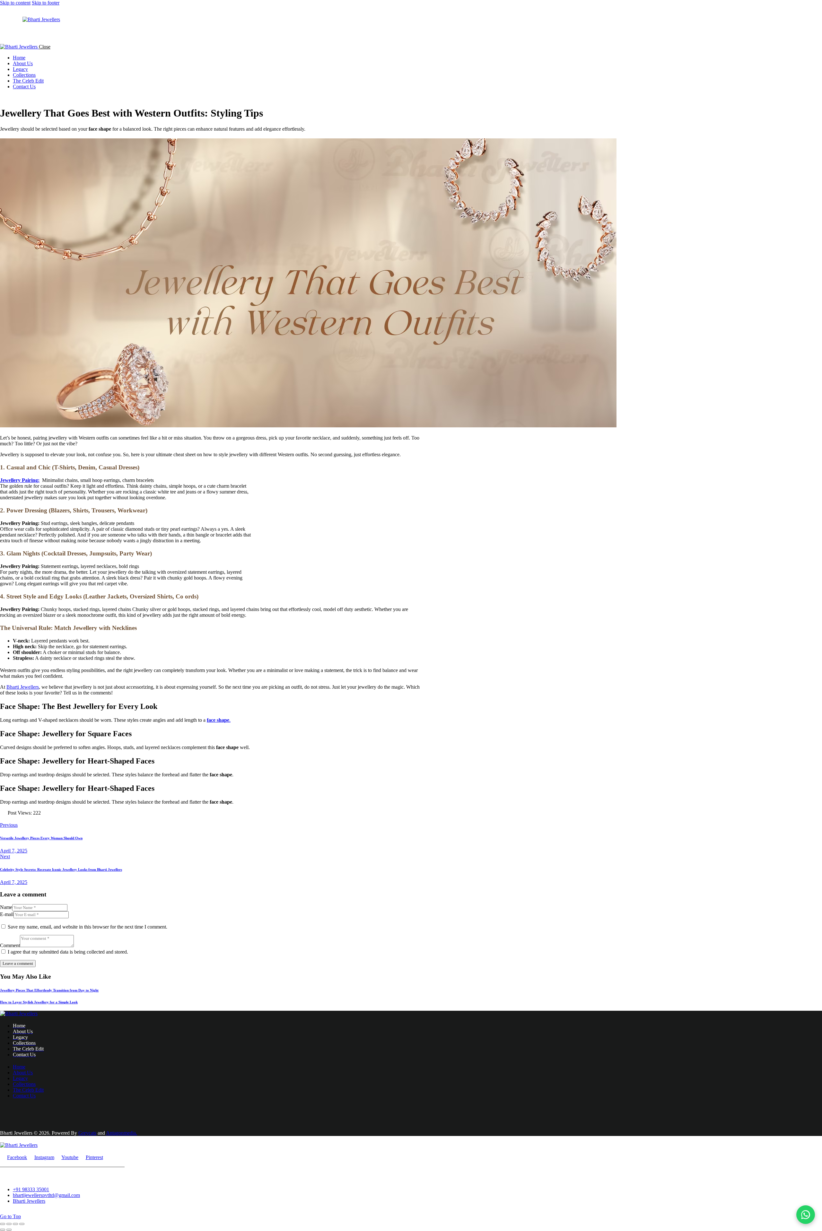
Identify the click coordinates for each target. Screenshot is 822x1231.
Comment (10, 945)
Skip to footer (45, 2)
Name (6, 907)
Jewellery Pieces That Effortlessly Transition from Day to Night (49, 990)
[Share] (15, 1224)
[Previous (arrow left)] (2, 1230)
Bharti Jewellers (22, 687)
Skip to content (15, 2)
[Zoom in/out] (2, 1224)
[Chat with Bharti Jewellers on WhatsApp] (805, 1214)
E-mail (6, 914)
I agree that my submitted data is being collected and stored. (68, 952)
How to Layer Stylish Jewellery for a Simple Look (39, 1002)
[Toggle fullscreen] (9, 1224)
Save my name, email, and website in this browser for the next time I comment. (87, 927)
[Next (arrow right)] (9, 1230)
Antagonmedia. (121, 1133)
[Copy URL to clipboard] (25, 819)
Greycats (87, 1133)
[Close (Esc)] (21, 1224)
